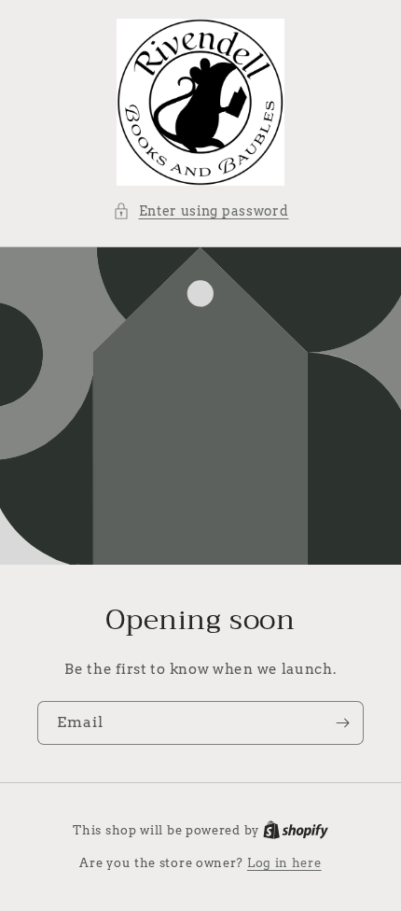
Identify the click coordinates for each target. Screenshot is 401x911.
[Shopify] (295, 830)
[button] (201, 211)
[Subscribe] (342, 723)
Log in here (284, 863)
